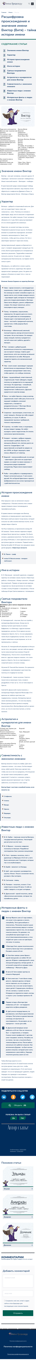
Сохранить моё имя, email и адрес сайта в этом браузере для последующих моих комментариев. (16, 1303)
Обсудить (20, 1105)
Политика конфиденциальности (18, 1341)
